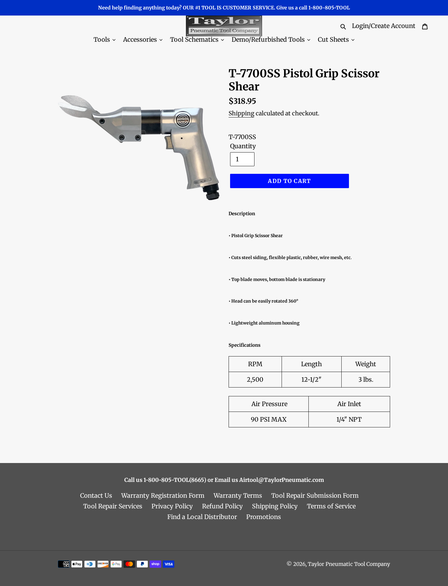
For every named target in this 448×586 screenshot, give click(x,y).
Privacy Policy (172, 506)
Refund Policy (222, 506)
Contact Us (96, 495)
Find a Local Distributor (202, 517)
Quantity (243, 146)
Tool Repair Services (112, 506)
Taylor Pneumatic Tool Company (349, 564)
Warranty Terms (238, 495)
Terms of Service (331, 506)
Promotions (263, 517)
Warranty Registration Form (162, 495)
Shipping (241, 113)
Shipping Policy (275, 506)
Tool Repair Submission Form (315, 495)
